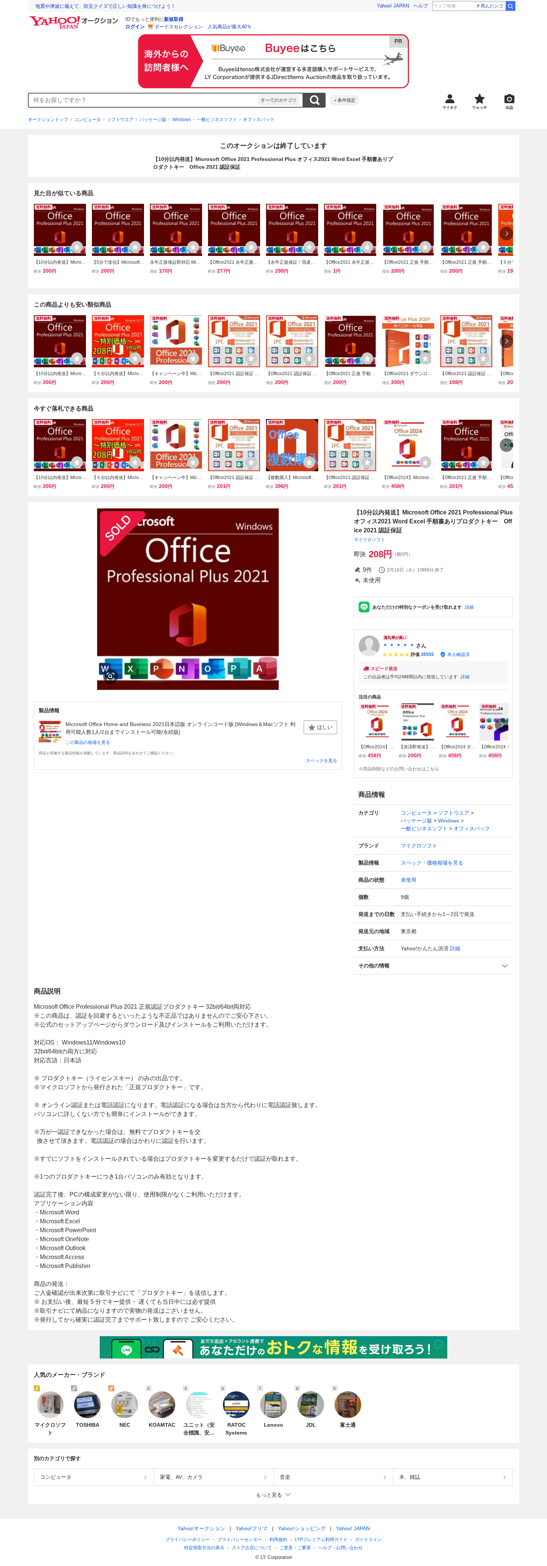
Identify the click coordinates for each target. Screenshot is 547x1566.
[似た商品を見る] (110, 676)
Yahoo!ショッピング (302, 1528)
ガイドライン (368, 1539)
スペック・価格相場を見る (432, 863)
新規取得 (173, 19)
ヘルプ (420, 6)
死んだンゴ (492, 6)
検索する (314, 100)
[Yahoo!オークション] (75, 18)
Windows (181, 119)
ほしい (325, 727)
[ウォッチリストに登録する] (77, 247)
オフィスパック (258, 119)
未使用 (408, 880)
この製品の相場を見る (87, 742)
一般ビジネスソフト (217, 119)
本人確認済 (458, 654)
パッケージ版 (153, 119)
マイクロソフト (369, 539)
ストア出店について (252, 1547)
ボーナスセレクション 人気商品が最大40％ (203, 26)
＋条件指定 (344, 100)
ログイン (135, 26)
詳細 (469, 607)
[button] (433, 965)
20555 (427, 654)
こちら (432, 768)
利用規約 (278, 1539)
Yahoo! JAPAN (393, 6)
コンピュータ (87, 119)
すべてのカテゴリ (279, 100)
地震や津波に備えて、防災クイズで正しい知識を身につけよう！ (105, 6)
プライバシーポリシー (187, 1539)
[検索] (510, 6)
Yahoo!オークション (201, 1528)
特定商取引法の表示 (204, 1547)
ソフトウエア (120, 119)
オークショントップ (48, 119)
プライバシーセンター (239, 1539)
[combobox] (143, 100)
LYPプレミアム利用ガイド (321, 1539)
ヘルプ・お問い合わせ (340, 1547)
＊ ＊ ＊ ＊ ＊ (399, 646)
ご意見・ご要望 (295, 1547)
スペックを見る (321, 760)
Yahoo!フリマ (252, 1528)
